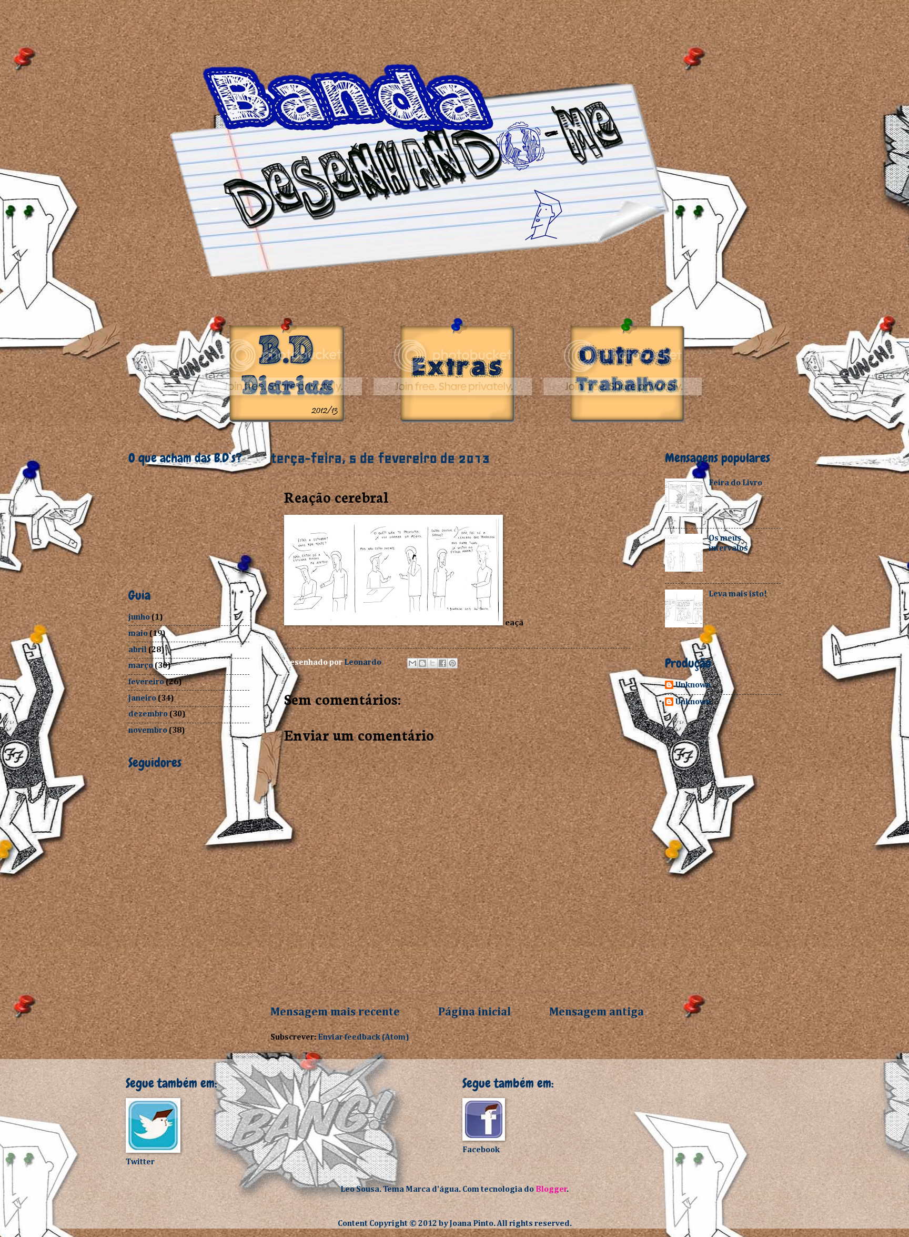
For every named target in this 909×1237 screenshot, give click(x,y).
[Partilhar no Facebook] (442, 663)
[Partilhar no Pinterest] (452, 663)
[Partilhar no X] (432, 663)
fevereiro (146, 682)
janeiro (142, 698)
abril (137, 650)
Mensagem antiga (596, 1012)
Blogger (551, 1189)
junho (139, 617)
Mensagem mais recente (335, 1012)
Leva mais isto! (738, 594)
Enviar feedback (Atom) (363, 1037)
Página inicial (474, 1012)
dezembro (148, 714)
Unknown (693, 685)
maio (138, 633)
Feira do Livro (735, 483)
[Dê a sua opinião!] (422, 663)
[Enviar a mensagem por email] (412, 663)
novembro (147, 730)
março (140, 666)
